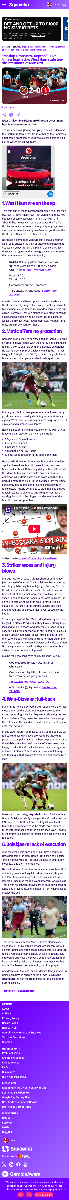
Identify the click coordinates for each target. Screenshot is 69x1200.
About (5, 1008)
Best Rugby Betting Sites (16, 1107)
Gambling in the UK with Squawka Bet (24, 1087)
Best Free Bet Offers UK (16, 1092)
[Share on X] (18, 115)
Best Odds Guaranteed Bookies (20, 1102)
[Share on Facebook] (11, 115)
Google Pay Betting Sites (16, 1097)
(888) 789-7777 (38, 36)
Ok (20, 1194)
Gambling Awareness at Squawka (22, 1032)
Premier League (11, 1053)
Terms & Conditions (13, 1037)
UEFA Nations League (14, 1076)
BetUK (5, 1127)
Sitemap (7, 1042)
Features (16, 47)
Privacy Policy (10, 1018)
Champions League (13, 1057)
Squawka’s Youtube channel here (37, 558)
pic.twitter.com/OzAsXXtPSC (30, 681)
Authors (6, 1013)
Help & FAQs (9, 1027)
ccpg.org (11, 38)
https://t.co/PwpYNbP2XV (34, 269)
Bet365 (6, 1117)
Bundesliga (8, 1072)
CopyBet (7, 1132)
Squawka (6, 47)
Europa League (10, 1062)
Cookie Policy (10, 1023)
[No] (64, 1189)
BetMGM (7, 1122)
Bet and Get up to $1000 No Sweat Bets (31, 26)
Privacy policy (44, 1194)
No (29, 1194)
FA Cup (6, 1067)
